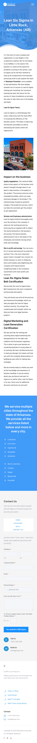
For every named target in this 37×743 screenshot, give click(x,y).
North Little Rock (14, 464)
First (5, 558)
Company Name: (10, 563)
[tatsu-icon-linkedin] (11, 738)
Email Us (13, 647)
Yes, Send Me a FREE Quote (16, 629)
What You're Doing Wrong (17, 703)
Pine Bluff (11, 480)
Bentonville (12, 476)
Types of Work (13, 691)
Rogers (10, 472)
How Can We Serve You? (12, 596)
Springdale (11, 452)
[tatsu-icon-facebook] (4, 738)
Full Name (7, 549)
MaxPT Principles (14, 699)
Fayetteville (12, 448)
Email (6, 574)
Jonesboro (11, 456)
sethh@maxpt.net (13, 719)
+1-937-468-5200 (13, 715)
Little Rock (12, 439)
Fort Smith (11, 444)
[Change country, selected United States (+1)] (6, 589)
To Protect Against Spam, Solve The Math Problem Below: (18, 615)
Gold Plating (12, 695)
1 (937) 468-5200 (16, 641)
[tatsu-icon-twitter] (8, 738)
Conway (10, 468)
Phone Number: (9, 585)
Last (21, 558)
